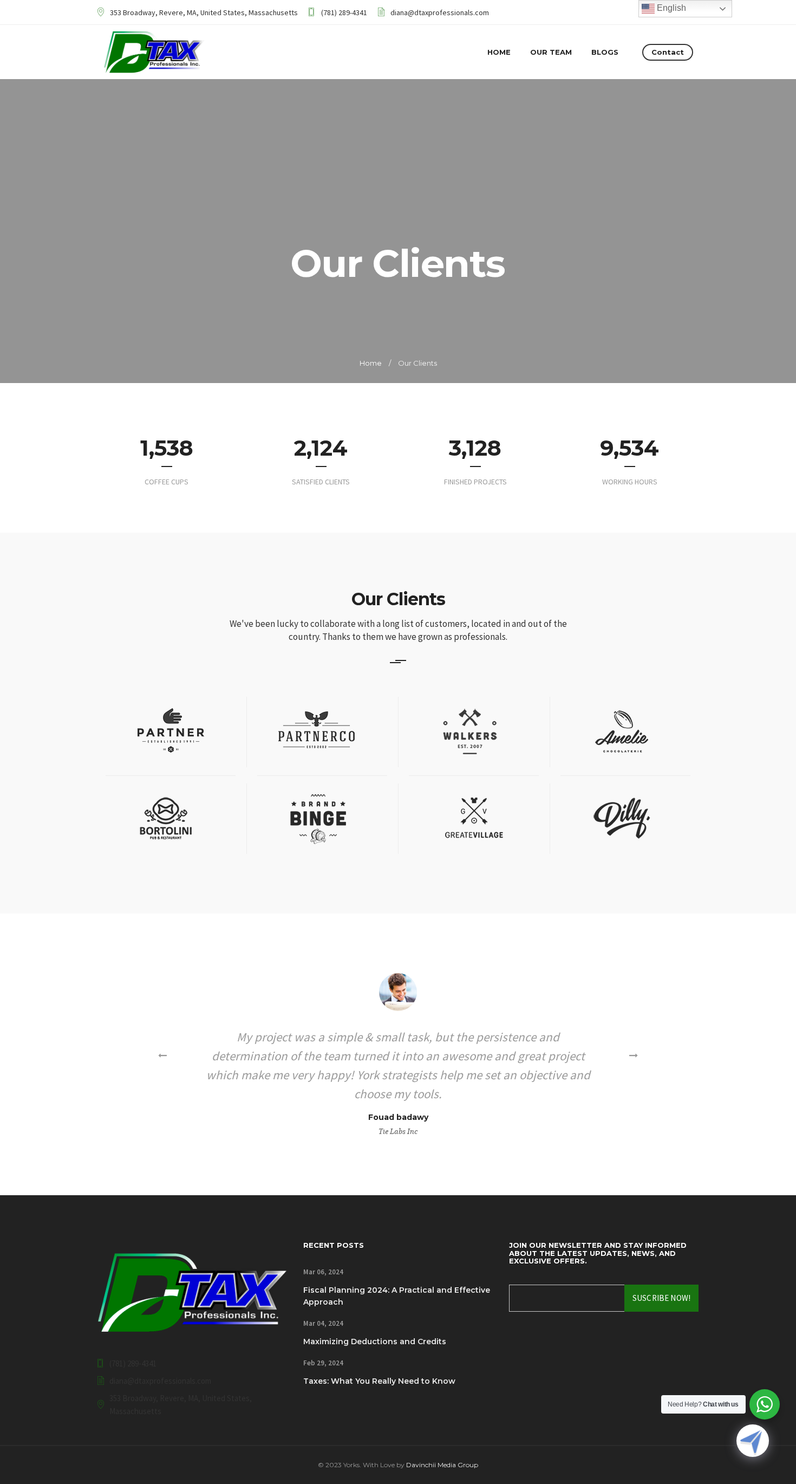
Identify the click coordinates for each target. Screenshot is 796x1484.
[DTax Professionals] (154, 52)
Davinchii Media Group (442, 1465)
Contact (667, 52)
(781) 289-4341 (344, 12)
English (670, 7)
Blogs (604, 52)
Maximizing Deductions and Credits (374, 1341)
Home (499, 52)
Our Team (551, 52)
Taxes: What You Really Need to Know (379, 1381)
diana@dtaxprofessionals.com (439, 12)
